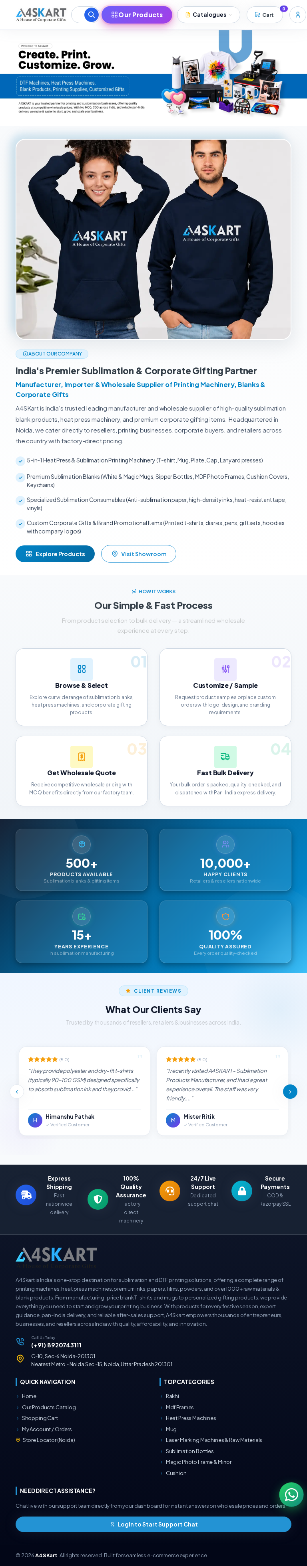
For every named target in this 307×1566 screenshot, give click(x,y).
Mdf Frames (179, 1407)
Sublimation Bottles (189, 1451)
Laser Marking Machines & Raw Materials (213, 1440)
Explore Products (60, 553)
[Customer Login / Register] (297, 14)
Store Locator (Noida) (48, 1440)
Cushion (176, 1473)
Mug (171, 1429)
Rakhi (172, 1396)
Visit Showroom (143, 553)
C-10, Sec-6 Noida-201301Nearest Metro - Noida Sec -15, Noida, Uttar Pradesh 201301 (101, 1360)
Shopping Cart (39, 1418)
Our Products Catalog (48, 1407)
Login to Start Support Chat (157, 1524)
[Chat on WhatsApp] (291, 1494)
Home (28, 1396)
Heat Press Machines (190, 1418)
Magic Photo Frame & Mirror (198, 1462)
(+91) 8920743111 (56, 1345)
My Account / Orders (46, 1429)
